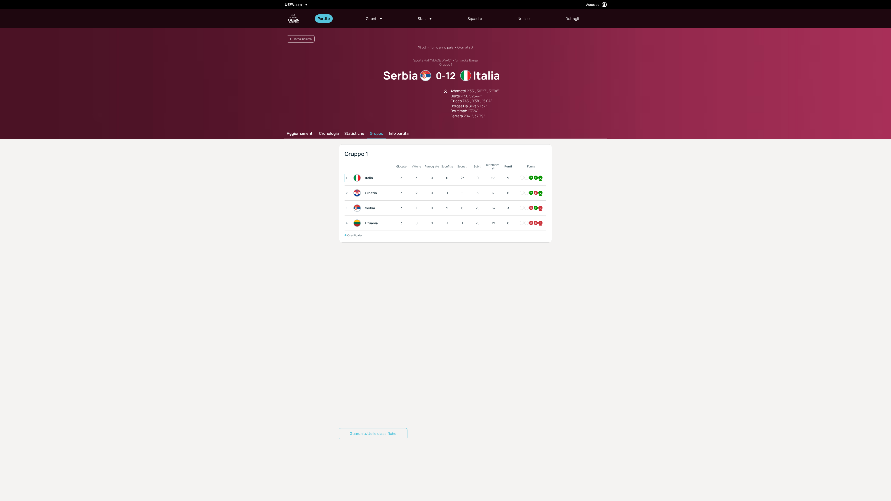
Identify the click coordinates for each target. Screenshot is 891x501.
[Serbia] (358, 208)
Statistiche (354, 134)
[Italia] (358, 178)
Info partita (399, 134)
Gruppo (376, 134)
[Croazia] (358, 193)
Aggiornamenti (300, 134)
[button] (374, 18)
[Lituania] (358, 223)
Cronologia (329, 134)
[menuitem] (336, 18)
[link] (324, 18)
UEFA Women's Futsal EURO (293, 18)
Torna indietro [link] (303, 39)
